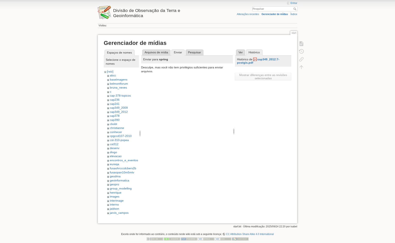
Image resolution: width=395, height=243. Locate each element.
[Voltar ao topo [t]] (301, 67)
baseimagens (118, 79)
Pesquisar (295, 8)
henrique (115, 192)
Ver (240, 52)
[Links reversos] (301, 59)
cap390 (115, 120)
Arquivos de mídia (156, 52)
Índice (293, 14)
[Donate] (172, 238)
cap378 (115, 115)
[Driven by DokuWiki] (240, 238)
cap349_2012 (119, 111)
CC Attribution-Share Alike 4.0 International (250, 234)
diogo (113, 152)
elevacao (116, 156)
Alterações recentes (248, 14)
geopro (114, 184)
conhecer (116, 132)
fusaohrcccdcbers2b (123, 168)
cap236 (115, 99)
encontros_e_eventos (124, 160)
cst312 (114, 144)
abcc (113, 75)
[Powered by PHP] (189, 238)
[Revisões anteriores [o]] (301, 51)
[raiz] (110, 71)
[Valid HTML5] (206, 238)
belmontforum (119, 83)
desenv (114, 148)
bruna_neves (118, 87)
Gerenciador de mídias (274, 14)
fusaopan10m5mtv (122, 172)
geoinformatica (119, 180)
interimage (117, 200)
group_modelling (121, 188)
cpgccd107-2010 (121, 136)
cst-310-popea (119, 140)
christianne (117, 128)
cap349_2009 (119, 107)
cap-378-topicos (120, 95)
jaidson (114, 208)
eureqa (114, 164)
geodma (115, 176)
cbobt (113, 124)
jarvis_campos (119, 212)
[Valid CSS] (223, 238)
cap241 (115, 103)
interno (114, 204)
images (114, 196)
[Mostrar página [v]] (301, 44)
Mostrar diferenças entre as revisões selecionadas (263, 76)
